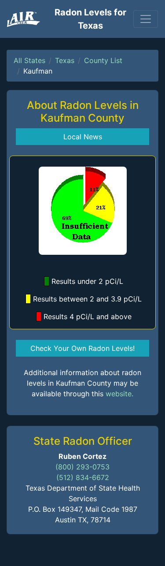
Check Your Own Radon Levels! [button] (82, 348)
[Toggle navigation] (145, 19)
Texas (64, 60)
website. (119, 393)
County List (103, 60)
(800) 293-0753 (82, 466)
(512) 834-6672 (82, 477)
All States (29, 60)
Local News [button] (82, 136)
